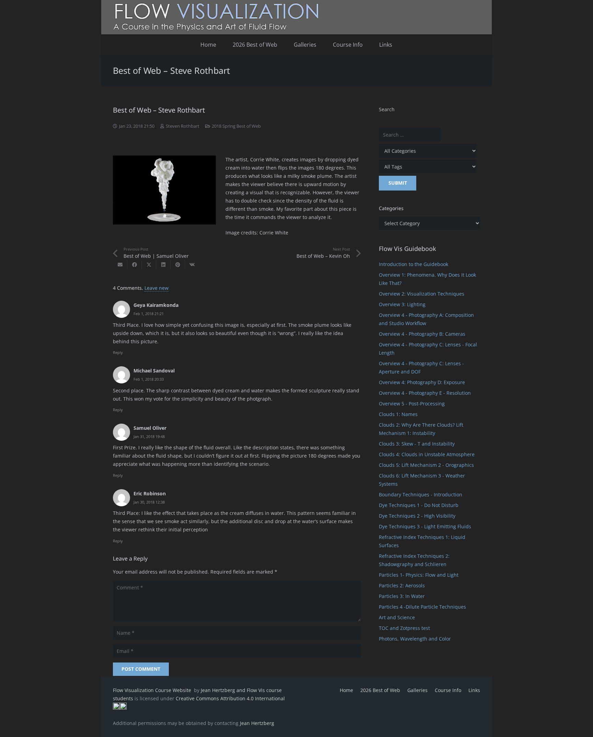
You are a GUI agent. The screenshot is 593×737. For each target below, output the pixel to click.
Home (346, 690)
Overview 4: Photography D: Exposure (422, 382)
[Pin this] (178, 264)
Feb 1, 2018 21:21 (148, 313)
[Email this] (120, 264)
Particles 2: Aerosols (402, 585)
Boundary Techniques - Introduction (420, 494)
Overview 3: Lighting (402, 304)
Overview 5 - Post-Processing (412, 403)
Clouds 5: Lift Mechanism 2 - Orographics (426, 465)
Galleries (417, 690)
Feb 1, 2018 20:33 (148, 379)
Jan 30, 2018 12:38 (149, 502)
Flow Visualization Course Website (153, 690)
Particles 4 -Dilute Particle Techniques (422, 606)
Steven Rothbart (182, 126)
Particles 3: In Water (402, 596)
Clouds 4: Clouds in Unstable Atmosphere (427, 454)
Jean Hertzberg (257, 723)
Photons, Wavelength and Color (415, 638)
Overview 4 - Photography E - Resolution (425, 393)
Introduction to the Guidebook (413, 264)
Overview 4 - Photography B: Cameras (422, 334)
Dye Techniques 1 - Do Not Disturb (418, 505)
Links (474, 690)
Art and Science (397, 617)
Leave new (156, 288)
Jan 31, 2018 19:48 (149, 436)
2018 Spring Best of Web (236, 126)
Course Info (448, 690)
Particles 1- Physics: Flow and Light (418, 575)
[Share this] (134, 264)
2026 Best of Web (380, 690)
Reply (118, 352)
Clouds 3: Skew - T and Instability (417, 443)
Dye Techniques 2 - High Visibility (417, 516)
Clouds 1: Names (398, 414)
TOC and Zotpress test (404, 628)
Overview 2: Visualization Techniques (421, 293)
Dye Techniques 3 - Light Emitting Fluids (425, 526)
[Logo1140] (296, 17)
